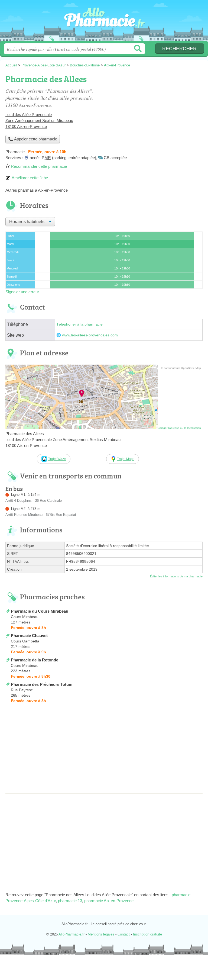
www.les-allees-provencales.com (90, 335)
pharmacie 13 (70, 900)
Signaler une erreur (22, 292)
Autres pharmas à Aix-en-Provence (36, 190)
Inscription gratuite (147, 934)
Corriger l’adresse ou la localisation (179, 427)
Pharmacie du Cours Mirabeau (39, 611)
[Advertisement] (104, 750)
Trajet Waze (57, 459)
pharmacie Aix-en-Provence (109, 900)
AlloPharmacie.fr (104, 22)
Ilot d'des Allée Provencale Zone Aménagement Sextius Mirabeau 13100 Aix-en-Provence (39, 120)
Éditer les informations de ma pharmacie (176, 576)
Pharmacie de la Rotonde (34, 660)
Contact (124, 934)
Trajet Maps (125, 459)
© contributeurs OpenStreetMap (181, 367)
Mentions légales (101, 934)
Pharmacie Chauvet (29, 635)
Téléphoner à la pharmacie (79, 324)
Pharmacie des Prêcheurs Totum (41, 684)
